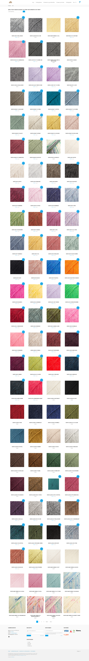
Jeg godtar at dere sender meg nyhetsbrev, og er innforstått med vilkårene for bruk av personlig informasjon (53, 633)
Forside (29, 642)
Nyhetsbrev (33, 651)
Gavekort (29, 644)
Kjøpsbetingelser (14, 651)
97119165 (12, 631)
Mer (74, 2)
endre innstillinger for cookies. (22, 655)
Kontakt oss (30, 645)
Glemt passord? (42, 635)
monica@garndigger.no (14, 633)
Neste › (47, 621)
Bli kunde (29, 643)
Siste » (51, 621)
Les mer (61, 635)
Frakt (9, 651)
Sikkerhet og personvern (24, 651)
